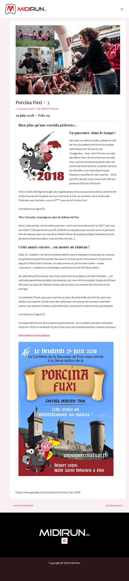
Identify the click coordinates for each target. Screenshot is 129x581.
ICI (43, 208)
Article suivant (115, 505)
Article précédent (21, 505)
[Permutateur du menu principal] (122, 9)
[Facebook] (64, 541)
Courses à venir (26, 108)
